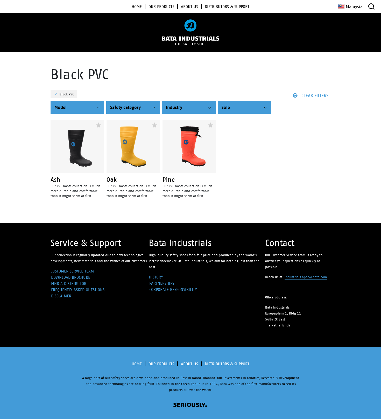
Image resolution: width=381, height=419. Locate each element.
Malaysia (354, 6)
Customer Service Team (72, 271)
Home (137, 363)
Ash (55, 179)
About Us (189, 363)
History (156, 277)
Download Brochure (70, 277)
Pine (169, 179)
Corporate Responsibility (173, 289)
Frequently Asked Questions (77, 289)
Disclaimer (61, 296)
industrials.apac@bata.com (306, 277)
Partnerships (161, 283)
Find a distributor (68, 283)
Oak (112, 179)
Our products (161, 363)
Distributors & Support (227, 363)
